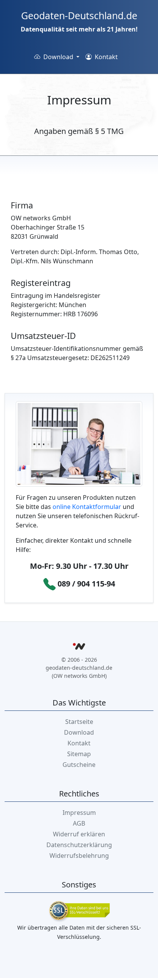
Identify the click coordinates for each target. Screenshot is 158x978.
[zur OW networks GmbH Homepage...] (79, 647)
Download (79, 732)
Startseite (79, 721)
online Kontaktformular (87, 506)
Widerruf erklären (79, 834)
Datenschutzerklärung (79, 845)
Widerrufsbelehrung (79, 855)
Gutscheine (79, 764)
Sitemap (79, 754)
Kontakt (105, 57)
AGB (79, 823)
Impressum (79, 812)
